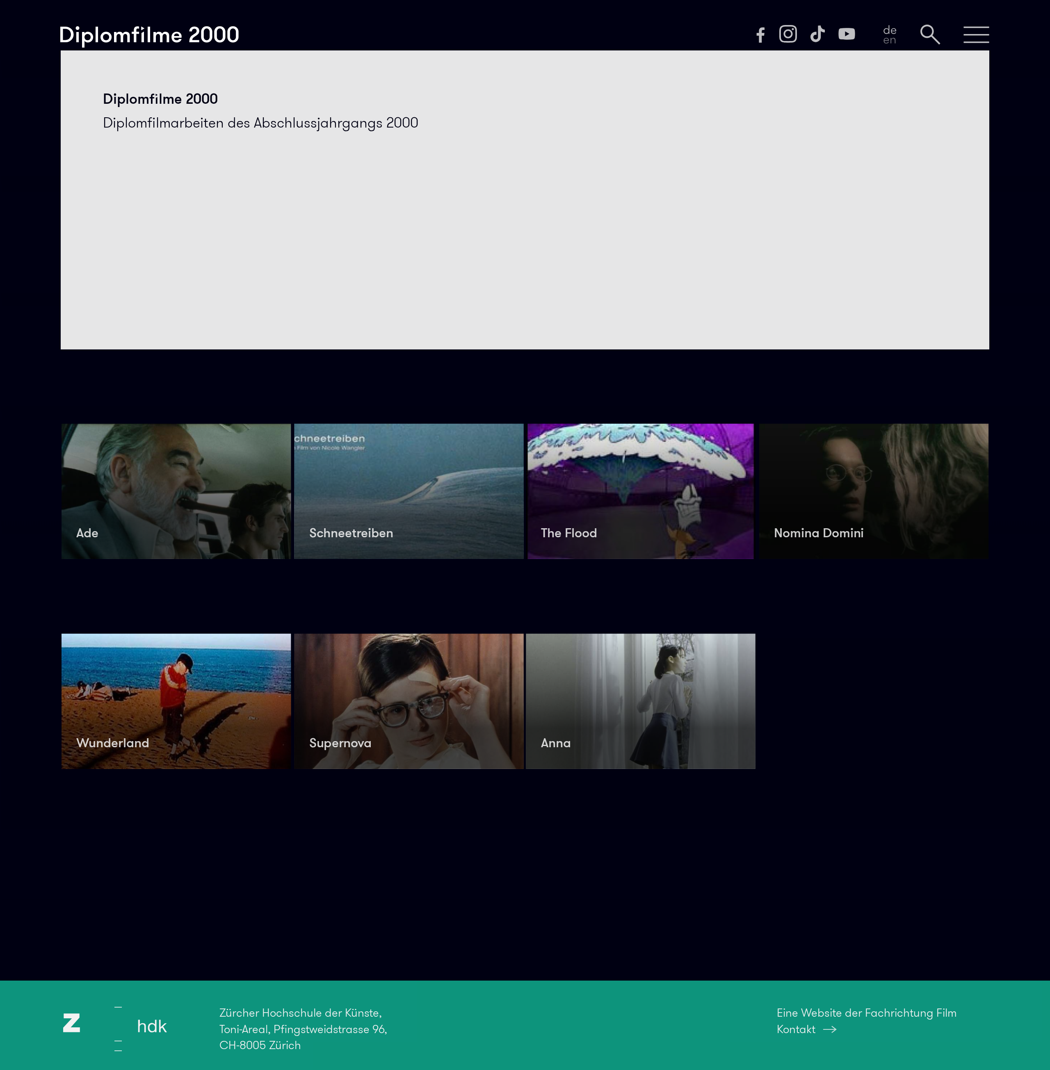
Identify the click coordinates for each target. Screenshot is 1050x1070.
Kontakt (796, 1029)
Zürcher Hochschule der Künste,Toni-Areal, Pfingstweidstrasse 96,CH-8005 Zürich (303, 1028)
